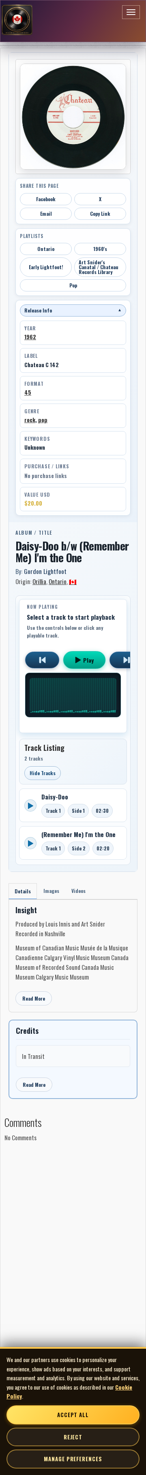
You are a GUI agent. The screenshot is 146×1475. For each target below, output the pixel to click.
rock (29, 420)
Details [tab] (23, 891)
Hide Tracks (43, 772)
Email (46, 213)
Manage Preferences (73, 1459)
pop (42, 420)
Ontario (45, 248)
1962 (30, 337)
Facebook (46, 199)
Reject (73, 1437)
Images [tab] (51, 890)
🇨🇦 (73, 581)
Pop (73, 285)
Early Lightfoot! (46, 267)
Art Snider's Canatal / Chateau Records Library (98, 267)
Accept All (73, 1415)
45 (27, 392)
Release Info (73, 310)
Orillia (39, 581)
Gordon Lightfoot (45, 571)
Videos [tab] (78, 890)
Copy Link (100, 213)
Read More (33, 998)
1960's (100, 248)
